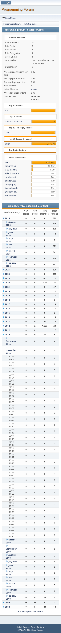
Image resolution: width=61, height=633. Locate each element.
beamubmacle (11, 188)
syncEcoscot (10, 177)
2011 (7, 330)
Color (7, 132)
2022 (7, 282)
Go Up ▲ (40, 627)
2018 (7, 300)
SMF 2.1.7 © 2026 (23, 630)
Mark (7, 110)
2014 (7, 317)
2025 (7, 269)
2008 (7, 607)
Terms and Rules (29, 627)
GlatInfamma (11, 169)
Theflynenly (10, 195)
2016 (7, 308)
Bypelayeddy (11, 191)
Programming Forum (17, 9)
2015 (7, 313)
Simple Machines (37, 630)
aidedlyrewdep (12, 173)
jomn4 (34, 89)
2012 (7, 326)
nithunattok (10, 166)
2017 (7, 304)
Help (19, 627)
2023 (7, 278)
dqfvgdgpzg (10, 184)
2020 (7, 291)
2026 (7, 218)
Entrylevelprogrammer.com (30, 611)
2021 (7, 287)
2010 (7, 334)
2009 (7, 602)
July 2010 (12, 561)
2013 (7, 321)
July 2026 (12, 228)
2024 (7, 274)
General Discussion (13, 121)
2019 (7, 295)
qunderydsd (10, 180)
